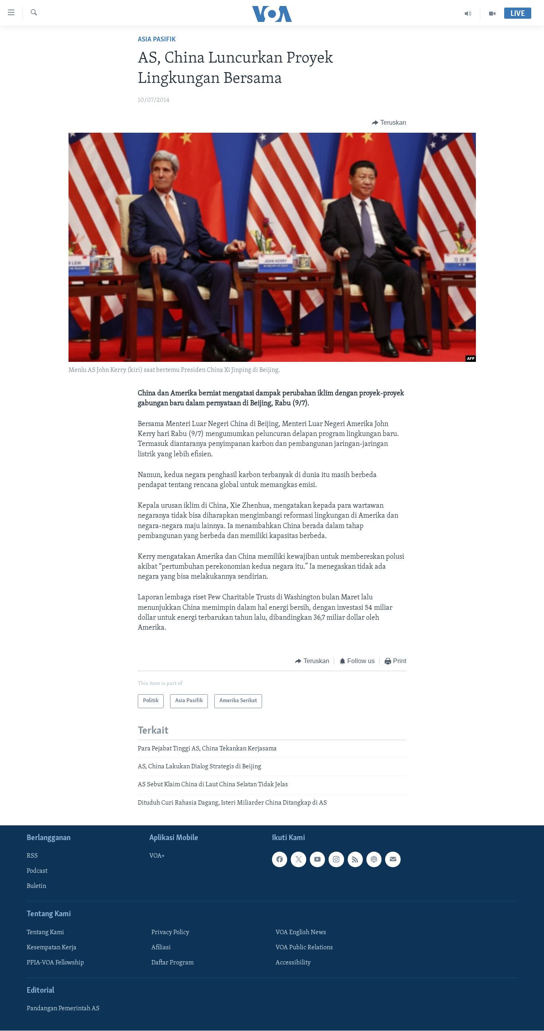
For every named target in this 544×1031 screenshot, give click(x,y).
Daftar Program (172, 963)
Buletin (36, 887)
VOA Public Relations (304, 948)
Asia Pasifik (157, 39)
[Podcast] (374, 859)
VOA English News (301, 932)
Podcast (37, 871)
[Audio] (468, 14)
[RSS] (355, 859)
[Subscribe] (392, 859)
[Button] (389, 123)
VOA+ (157, 856)
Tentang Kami (45, 932)
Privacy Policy (170, 932)
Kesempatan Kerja (51, 948)
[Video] (492, 14)
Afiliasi (161, 948)
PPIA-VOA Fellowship (55, 963)
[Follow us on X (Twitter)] (298, 859)
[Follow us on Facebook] (279, 859)
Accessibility (293, 963)
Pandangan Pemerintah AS (63, 1008)
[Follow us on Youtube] (317, 859)
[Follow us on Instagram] (336, 859)
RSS (32, 856)
